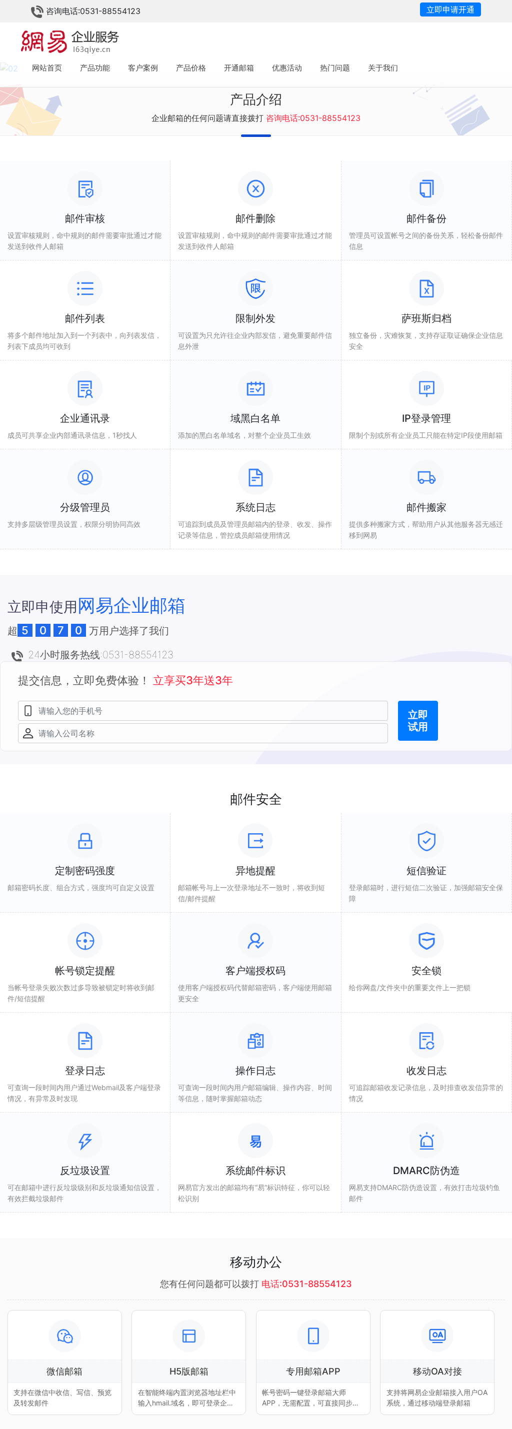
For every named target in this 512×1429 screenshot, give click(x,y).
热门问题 (335, 67)
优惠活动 (287, 67)
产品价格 (191, 67)
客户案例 (143, 67)
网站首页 (47, 67)
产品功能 (95, 67)
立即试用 (418, 721)
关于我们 (383, 67)
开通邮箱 (239, 67)
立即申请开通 (450, 9)
